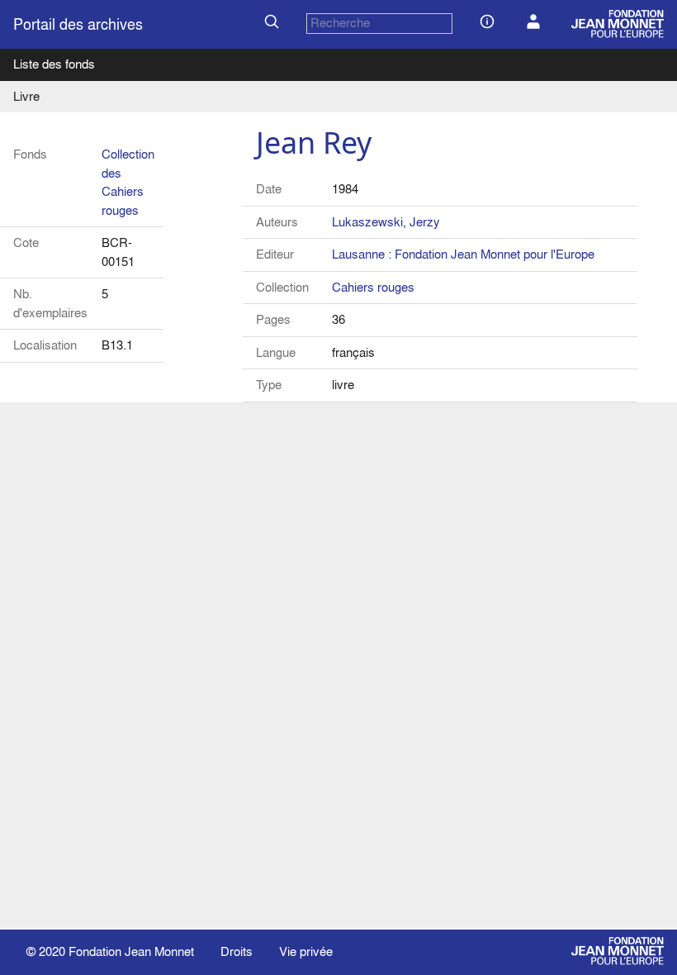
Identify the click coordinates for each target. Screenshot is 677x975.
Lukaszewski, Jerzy (386, 222)
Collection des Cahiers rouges (128, 182)
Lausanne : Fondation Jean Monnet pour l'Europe (463, 254)
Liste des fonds (54, 64)
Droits (236, 951)
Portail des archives (78, 24)
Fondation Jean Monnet (131, 951)
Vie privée (306, 951)
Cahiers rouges (373, 287)
